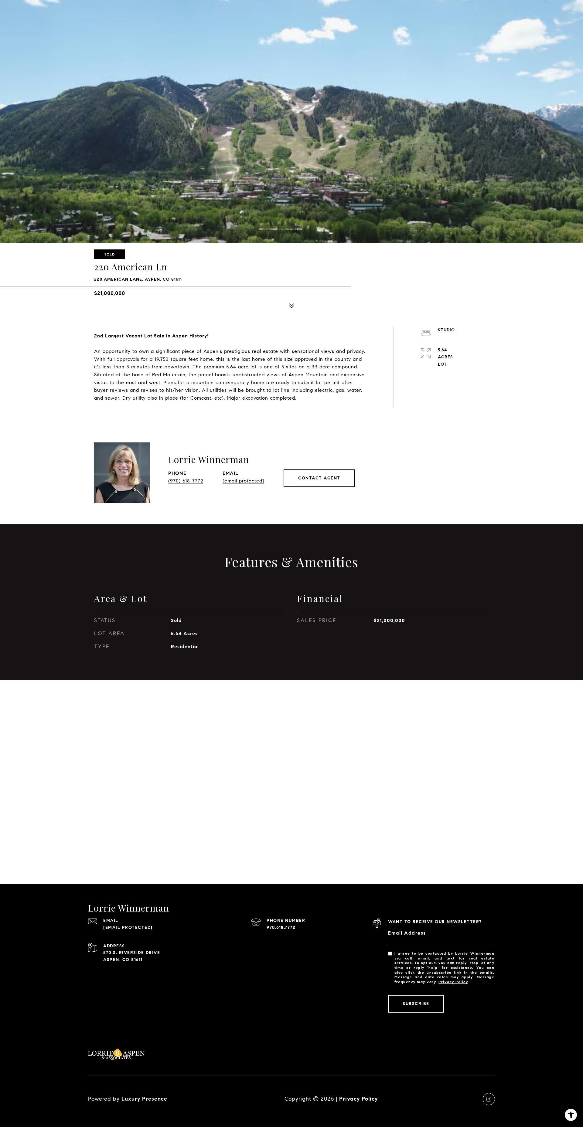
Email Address (407, 933)
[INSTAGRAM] (489, 1099)
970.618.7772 (281, 927)
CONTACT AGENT (319, 478)
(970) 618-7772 (185, 481)
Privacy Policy (453, 982)
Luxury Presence (144, 1098)
